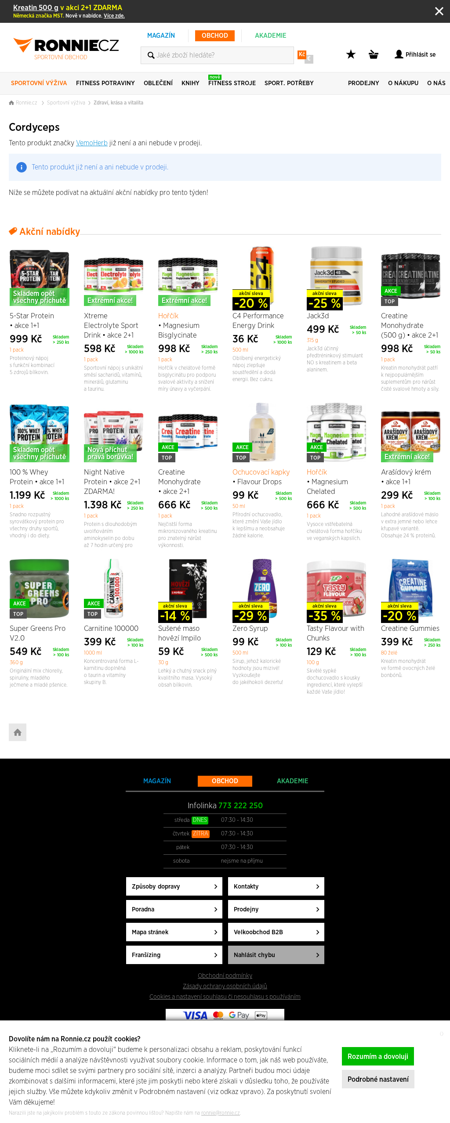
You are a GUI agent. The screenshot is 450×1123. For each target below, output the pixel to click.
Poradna (143, 909)
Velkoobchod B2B (258, 932)
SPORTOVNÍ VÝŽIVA (39, 83)
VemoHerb (92, 143)
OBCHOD (215, 35)
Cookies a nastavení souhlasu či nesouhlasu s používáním (225, 996)
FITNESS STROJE (232, 80)
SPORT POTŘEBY (289, 83)
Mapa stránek (150, 932)
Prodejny (246, 909)
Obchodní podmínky (225, 975)
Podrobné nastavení (378, 1079)
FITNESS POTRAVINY (105, 83)
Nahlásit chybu (254, 955)
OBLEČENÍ (158, 83)
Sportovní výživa (66, 102)
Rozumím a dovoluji (378, 1056)
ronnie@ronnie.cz (220, 1113)
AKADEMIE (271, 35)
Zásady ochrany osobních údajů (225, 986)
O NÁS (436, 83)
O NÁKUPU (403, 83)
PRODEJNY (363, 83)
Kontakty (246, 886)
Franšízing (146, 955)
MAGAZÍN (161, 35)
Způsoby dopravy (156, 886)
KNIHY (190, 83)
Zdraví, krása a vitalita (118, 102)
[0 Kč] (375, 59)
